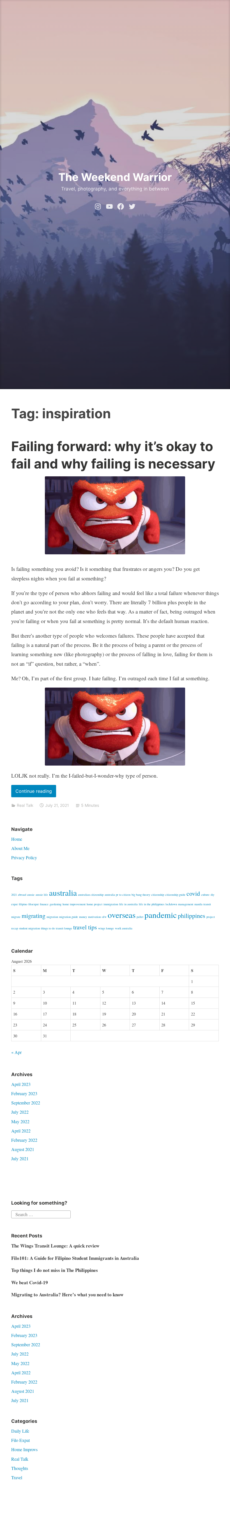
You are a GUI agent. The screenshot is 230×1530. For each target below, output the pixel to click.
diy (212, 895)
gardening (55, 904)
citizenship (157, 895)
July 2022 (20, 1112)
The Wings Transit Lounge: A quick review (55, 1245)
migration (52, 917)
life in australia (128, 904)
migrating (33, 915)
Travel (16, 1477)
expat (14, 904)
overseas (121, 914)
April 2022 (21, 1131)
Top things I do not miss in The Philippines (54, 1270)
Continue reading (35, 792)
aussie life (42, 895)
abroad (22, 895)
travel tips (85, 927)
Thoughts (19, 1468)
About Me (20, 848)
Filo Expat (20, 1440)
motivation (94, 917)
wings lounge (106, 928)
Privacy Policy (24, 857)
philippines (191, 915)
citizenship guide (175, 895)
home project (94, 904)
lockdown (171, 904)
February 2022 (24, 1140)
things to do (48, 928)
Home (16, 839)
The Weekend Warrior (115, 177)
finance (44, 904)
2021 (14, 895)
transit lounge (64, 928)
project (210, 917)
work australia (123, 928)
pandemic (160, 914)
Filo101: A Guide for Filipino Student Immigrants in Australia (75, 1258)
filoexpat (33, 904)
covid (193, 893)
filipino (23, 904)
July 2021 (20, 1158)
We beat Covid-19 (29, 1282)
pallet (140, 917)
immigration (111, 904)
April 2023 (21, 1084)
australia (63, 892)
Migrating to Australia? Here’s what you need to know (67, 1294)
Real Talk (25, 805)
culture (205, 895)
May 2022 (20, 1121)
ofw (104, 917)
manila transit (202, 904)
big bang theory (141, 895)
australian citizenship (91, 895)
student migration (29, 928)
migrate (15, 917)
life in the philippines (151, 904)
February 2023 (24, 1093)
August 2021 (22, 1149)
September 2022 (25, 1103)
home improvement (74, 904)
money (83, 917)
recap (14, 928)
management (185, 904)
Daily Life (20, 1431)
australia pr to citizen (117, 895)
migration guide (68, 917)
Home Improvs (24, 1449)
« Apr (16, 1052)
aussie (30, 895)
